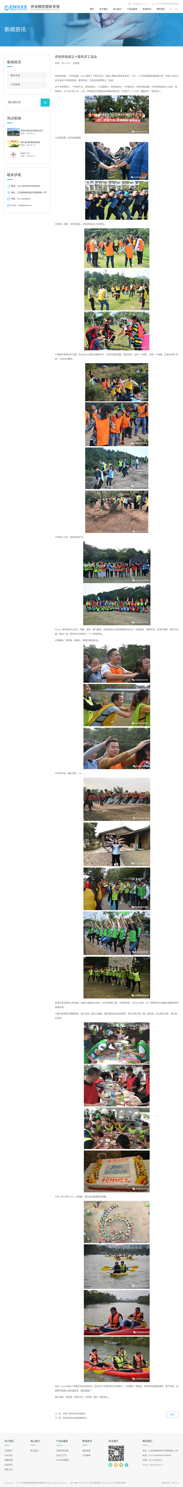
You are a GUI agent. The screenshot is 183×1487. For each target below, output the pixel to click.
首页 (92, 9)
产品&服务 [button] (132, 9)
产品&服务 (62, 1441)
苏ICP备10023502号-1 (79, 1483)
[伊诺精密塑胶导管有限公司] (32, 6)
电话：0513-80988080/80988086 (157, 1455)
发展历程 (8, 1460)
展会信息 (86, 1451)
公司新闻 (86, 1455)
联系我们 (147, 1441)
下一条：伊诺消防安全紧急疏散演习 (71, 1418)
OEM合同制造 (62, 1460)
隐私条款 (121, 1483)
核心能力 (35, 1441)
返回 (172, 1414)
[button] (170, 9)
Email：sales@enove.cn (153, 1465)
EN (175, 9)
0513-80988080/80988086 (167, 4)
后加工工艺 (61, 1455)
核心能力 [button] (117, 9)
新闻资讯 (87, 1441)
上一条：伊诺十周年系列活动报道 (70, 1414)
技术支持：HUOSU (170, 1483)
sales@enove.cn (139, 4)
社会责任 (8, 1465)
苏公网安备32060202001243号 (103, 1483)
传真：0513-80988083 (152, 1460)
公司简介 (8, 1451)
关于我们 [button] (103, 9)
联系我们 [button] (161, 9)
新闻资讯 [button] (147, 9)
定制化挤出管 (62, 1451)
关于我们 (9, 1441)
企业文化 (8, 1455)
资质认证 (8, 1469)
